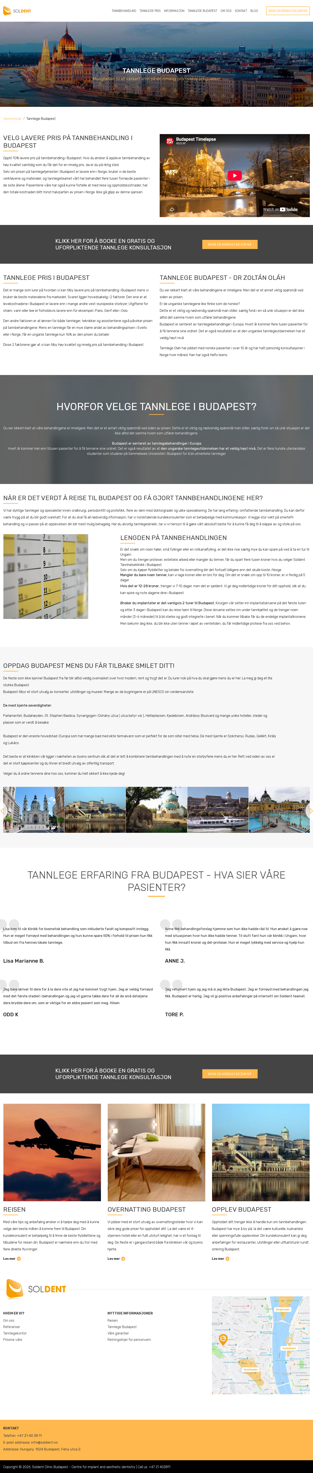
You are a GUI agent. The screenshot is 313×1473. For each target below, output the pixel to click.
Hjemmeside (12, 119)
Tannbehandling (124, 11)
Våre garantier (118, 1333)
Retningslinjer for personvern (129, 1340)
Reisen (14, 1209)
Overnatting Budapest (147, 1209)
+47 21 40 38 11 (29, 1436)
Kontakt (241, 11)
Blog (254, 11)
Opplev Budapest (241, 1209)
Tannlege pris (150, 11)
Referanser (11, 1327)
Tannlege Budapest (202, 11)
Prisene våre (12, 1340)
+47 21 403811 (159, 1467)
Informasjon (174, 11)
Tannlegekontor (15, 1333)
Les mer (9, 1259)
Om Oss (226, 11)
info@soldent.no (44, 1442)
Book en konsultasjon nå (288, 11)
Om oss (8, 1320)
